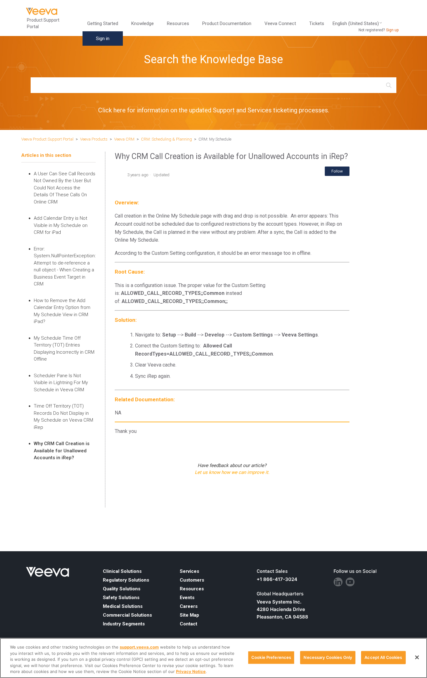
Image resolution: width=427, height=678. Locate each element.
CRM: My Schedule (214, 139)
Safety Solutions (121, 597)
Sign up (392, 30)
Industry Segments (124, 624)
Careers (189, 606)
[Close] (417, 657)
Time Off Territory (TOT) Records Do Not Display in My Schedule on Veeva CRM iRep (63, 416)
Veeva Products (94, 139)
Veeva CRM (124, 139)
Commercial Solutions (127, 615)
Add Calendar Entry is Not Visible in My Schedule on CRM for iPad (61, 225)
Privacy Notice (191, 671)
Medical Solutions (123, 606)
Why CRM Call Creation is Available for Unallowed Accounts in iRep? (61, 450)
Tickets (316, 23)
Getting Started (102, 23)
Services (189, 571)
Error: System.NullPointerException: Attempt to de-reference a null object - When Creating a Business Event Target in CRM (65, 266)
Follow (337, 171)
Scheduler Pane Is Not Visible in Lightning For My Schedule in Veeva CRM (61, 383)
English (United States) (356, 23)
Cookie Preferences (271, 657)
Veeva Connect (280, 23)
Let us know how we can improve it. (232, 472)
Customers (192, 580)
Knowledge (142, 23)
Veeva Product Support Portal (47, 139)
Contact (188, 624)
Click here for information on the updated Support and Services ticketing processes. (213, 110)
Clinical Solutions (122, 571)
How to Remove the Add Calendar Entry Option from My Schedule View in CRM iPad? (62, 311)
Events (187, 597)
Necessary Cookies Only (328, 657)
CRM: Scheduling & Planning (166, 139)
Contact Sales (272, 571)
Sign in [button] (102, 38)
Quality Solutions (121, 589)
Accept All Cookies (383, 657)
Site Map (189, 615)
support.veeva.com (139, 647)
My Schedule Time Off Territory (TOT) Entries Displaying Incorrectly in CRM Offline (64, 348)
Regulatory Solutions (126, 580)
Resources (192, 589)
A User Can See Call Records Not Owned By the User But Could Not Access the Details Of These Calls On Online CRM (64, 188)
